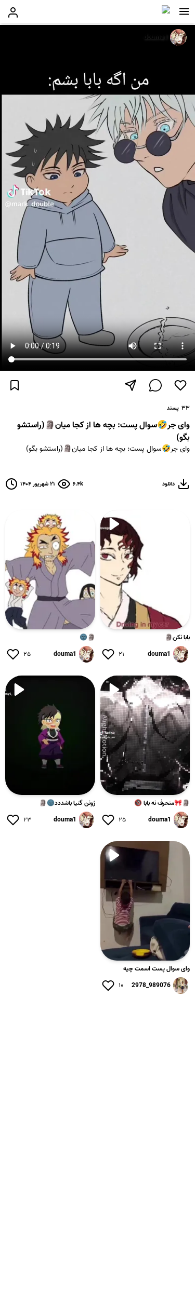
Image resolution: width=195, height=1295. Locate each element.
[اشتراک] (130, 385)
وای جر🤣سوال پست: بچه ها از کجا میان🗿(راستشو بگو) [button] (108, 449)
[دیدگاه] (155, 385)
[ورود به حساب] (13, 12)
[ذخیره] (14, 385)
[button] (184, 11)
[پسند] (180, 385)
